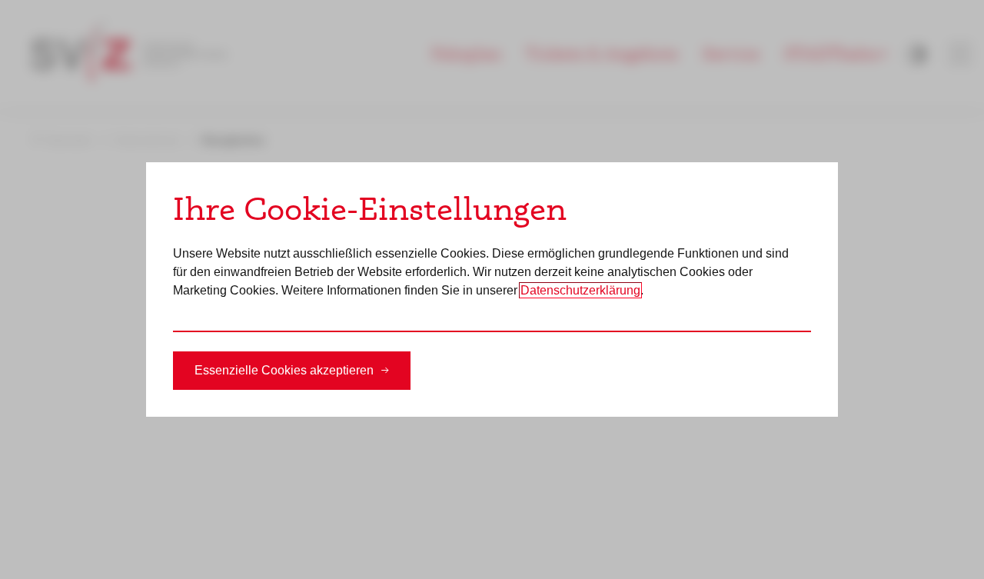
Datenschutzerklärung (580, 290)
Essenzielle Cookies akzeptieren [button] (284, 370)
